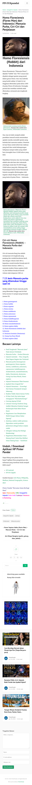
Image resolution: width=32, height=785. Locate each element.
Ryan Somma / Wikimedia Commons (15, 129)
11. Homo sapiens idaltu (10, 326)
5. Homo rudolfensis (9, 311)
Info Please (17, 478)
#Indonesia (6, 521)
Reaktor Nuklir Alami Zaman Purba (17, 394)
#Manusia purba (15, 521)
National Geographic (15, 480)
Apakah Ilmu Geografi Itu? (14, 384)
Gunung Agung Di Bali (13, 401)
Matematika (11, 493)
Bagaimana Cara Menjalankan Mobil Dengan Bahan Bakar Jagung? (16, 416)
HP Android (10, 470)
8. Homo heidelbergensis (11, 319)
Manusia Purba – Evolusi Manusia (17, 354)
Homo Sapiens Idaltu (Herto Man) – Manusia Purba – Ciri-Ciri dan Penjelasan (16, 529)
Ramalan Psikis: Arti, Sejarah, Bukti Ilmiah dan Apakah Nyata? (15, 681)
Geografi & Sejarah (12, 10)
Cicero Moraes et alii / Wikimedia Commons (13, 233)
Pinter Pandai (9, 510)
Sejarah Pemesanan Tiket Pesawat (17, 381)
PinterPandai (12, 657)
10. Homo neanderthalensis (11, 324)
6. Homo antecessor (9, 314)
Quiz (4, 493)
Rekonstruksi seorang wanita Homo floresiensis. (14, 127)
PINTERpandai (11, 3)
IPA (17, 493)
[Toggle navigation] (27, 3)
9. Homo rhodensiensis (10, 321)
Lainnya (19, 495)
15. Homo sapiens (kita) (10, 338)
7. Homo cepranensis (9, 316)
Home (4, 10)
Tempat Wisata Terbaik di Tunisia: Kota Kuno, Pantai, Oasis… (15, 711)
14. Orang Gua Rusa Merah (11, 336)
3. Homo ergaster (8, 306)
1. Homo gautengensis (10, 301)
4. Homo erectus (8, 309)
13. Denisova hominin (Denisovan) (14, 333)
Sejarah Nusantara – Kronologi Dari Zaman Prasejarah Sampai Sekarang (16, 389)
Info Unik (12, 495)
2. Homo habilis (8, 304)
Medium (5, 480)
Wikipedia (24, 478)
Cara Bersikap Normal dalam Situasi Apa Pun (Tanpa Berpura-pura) (15, 650)
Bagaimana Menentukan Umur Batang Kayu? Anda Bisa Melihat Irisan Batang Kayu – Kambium (17, 438)
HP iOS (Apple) (11, 472)
